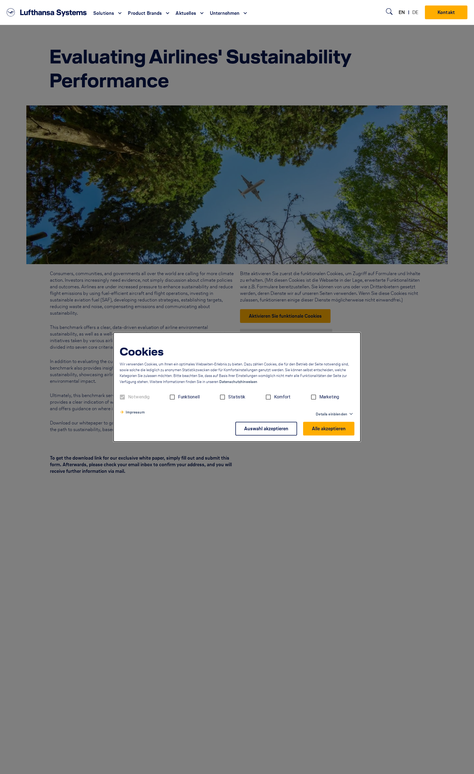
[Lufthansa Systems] (47, 12)
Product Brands (145, 13)
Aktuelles (186, 13)
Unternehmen (225, 13)
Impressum (135, 412)
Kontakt (446, 12)
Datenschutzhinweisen (238, 381)
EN (402, 12)
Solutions (103, 13)
